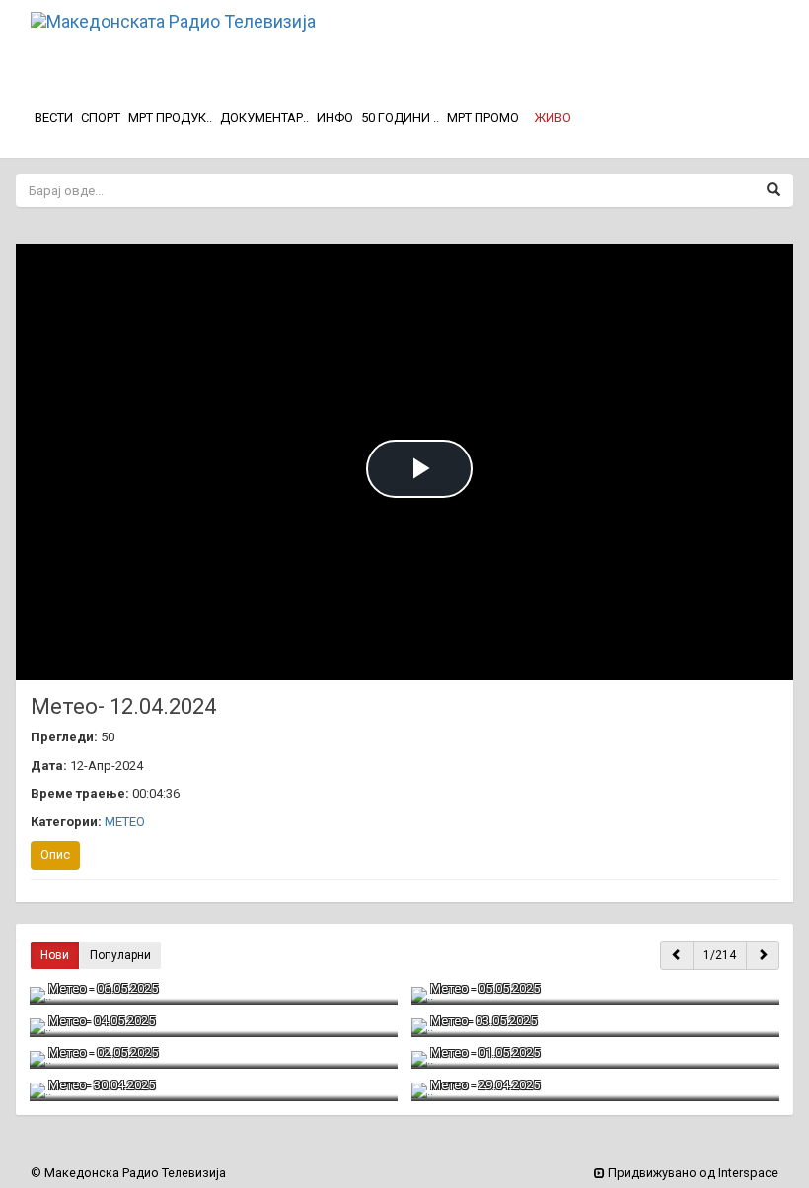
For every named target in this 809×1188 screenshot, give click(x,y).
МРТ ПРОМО (483, 117)
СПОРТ (100, 117)
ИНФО (335, 117)
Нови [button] (54, 955)
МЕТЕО (125, 821)
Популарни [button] (120, 955)
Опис (55, 854)
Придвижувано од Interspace (691, 1172)
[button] (552, 118)
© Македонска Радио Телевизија (128, 1172)
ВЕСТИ (54, 117)
